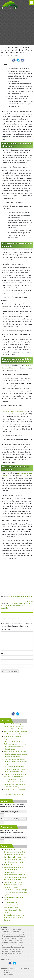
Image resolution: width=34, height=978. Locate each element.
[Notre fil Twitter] (18, 714)
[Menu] (31, 2)
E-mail (3, 662)
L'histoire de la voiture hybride (13, 882)
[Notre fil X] (14, 963)
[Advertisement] (17, 27)
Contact (6, 970)
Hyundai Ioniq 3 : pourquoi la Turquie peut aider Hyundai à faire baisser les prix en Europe (15, 739)
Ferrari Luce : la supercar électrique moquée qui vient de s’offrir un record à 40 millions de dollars (15, 776)
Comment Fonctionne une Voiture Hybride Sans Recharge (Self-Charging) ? (14, 917)
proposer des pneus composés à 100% (14, 411)
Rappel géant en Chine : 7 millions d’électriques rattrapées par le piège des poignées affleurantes (15, 754)
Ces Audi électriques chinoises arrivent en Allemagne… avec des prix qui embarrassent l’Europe (14, 769)
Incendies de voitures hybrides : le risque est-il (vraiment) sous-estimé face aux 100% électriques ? (15, 877)
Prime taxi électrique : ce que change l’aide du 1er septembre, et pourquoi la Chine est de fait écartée (15, 726)
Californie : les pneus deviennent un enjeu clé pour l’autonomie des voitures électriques (15, 746)
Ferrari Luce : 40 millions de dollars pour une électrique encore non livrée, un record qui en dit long (15, 792)
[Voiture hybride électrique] (8, 5)
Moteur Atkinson (9, 872)
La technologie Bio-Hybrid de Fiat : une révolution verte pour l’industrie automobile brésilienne (19, 599)
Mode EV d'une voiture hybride (13, 862)
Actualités (4, 608)
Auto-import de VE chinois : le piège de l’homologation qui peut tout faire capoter (15, 892)
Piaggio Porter (8, 864)
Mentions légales (9, 974)
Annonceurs (7, 972)
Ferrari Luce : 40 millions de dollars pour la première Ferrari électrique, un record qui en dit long (15, 784)
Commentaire (6, 629)
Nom (2, 653)
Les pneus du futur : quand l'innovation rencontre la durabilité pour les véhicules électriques (14, 852)
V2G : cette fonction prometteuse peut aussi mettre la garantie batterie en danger (15, 761)
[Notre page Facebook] (13, 714)
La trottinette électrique (11, 902)
